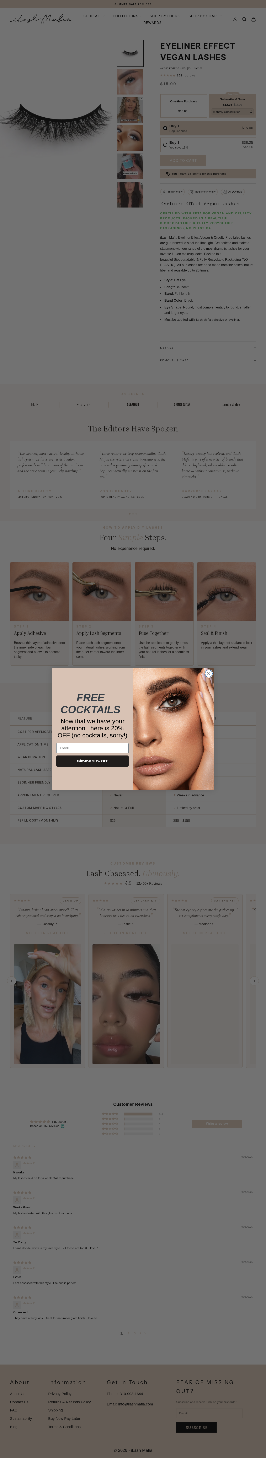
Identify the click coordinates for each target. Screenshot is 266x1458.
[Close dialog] (208, 673)
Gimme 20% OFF (92, 761)
